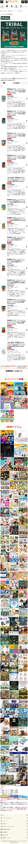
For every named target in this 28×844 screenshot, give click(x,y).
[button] (1, 1)
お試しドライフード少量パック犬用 (10, 790)
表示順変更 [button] (16, 83)
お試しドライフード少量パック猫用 (10, 792)
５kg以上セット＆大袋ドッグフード (10, 794)
